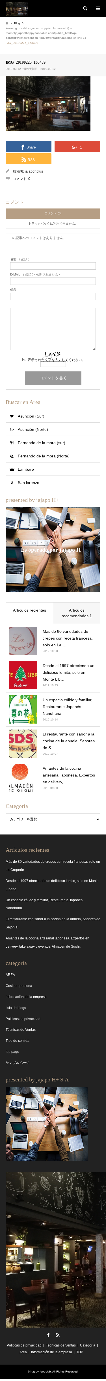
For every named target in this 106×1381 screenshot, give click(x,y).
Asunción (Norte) (33, 429)
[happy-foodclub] (17, 8)
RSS (58, 1335)
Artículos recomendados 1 (77, 613)
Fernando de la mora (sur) (41, 442)
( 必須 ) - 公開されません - (35, 274)
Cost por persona (19, 986)
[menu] (97, 8)
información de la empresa (26, 997)
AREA (10, 975)
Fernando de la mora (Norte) (44, 456)
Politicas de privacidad (23, 1019)
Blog (17, 23)
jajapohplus (34, 171)
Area (23, 1352)
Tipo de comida (17, 1041)
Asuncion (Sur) (31, 416)
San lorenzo (28, 482)
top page (12, 1052)
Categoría (87, 1345)
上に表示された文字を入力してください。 (53, 360)
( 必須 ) (19, 259)
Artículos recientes (29, 610)
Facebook (48, 1335)
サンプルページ (17, 1063)
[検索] (84, 8)
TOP (79, 1352)
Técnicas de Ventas (21, 1030)
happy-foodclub (41, 1371)
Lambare (26, 469)
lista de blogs (16, 1008)
